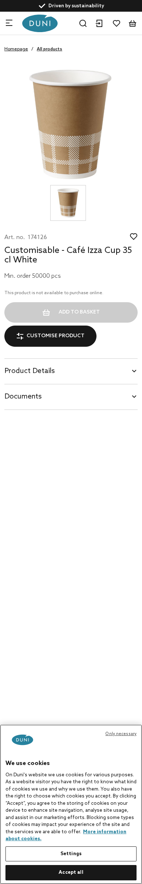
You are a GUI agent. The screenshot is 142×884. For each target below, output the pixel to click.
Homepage (16, 49)
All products (49, 49)
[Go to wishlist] (116, 23)
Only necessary (121, 734)
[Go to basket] (132, 23)
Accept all (71, 872)
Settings (71, 854)
